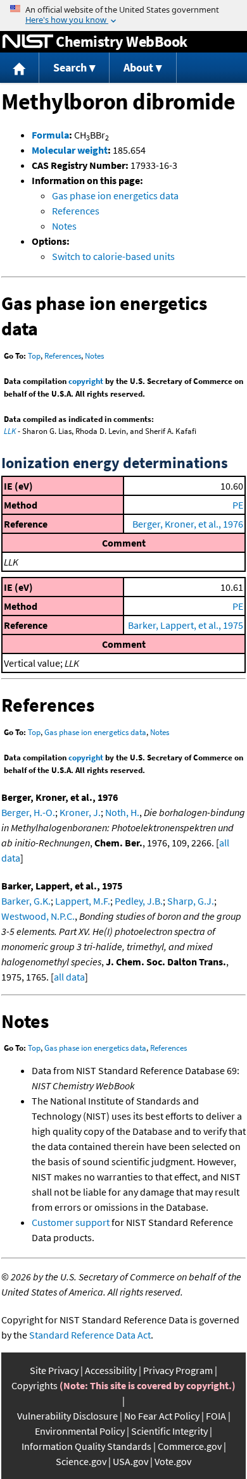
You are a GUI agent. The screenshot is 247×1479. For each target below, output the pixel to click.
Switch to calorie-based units (113, 256)
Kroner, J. (80, 812)
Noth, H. (122, 812)
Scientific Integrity (169, 1431)
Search (70, 67)
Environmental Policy (80, 1431)
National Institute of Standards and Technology (28, 42)
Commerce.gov (190, 1446)
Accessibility (111, 1370)
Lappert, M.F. (82, 900)
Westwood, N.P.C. (38, 916)
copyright (85, 381)
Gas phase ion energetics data (115, 195)
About (138, 67)
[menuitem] (19, 68)
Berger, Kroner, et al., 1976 (187, 523)
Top (34, 355)
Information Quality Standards (86, 1446)
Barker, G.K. (26, 900)
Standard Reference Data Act (90, 1334)
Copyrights (34, 1385)
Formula (50, 134)
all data (69, 976)
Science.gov (81, 1461)
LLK (10, 431)
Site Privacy (54, 1370)
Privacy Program (178, 1370)
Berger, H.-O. (28, 812)
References (75, 210)
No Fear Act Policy (162, 1415)
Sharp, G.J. (190, 900)
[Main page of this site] (19, 68)
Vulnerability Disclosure (67, 1415)
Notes (64, 226)
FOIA (216, 1415)
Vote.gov (173, 1461)
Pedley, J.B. (139, 900)
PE (237, 504)
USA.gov (130, 1461)
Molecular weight (70, 150)
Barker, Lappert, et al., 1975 (185, 625)
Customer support (71, 1222)
